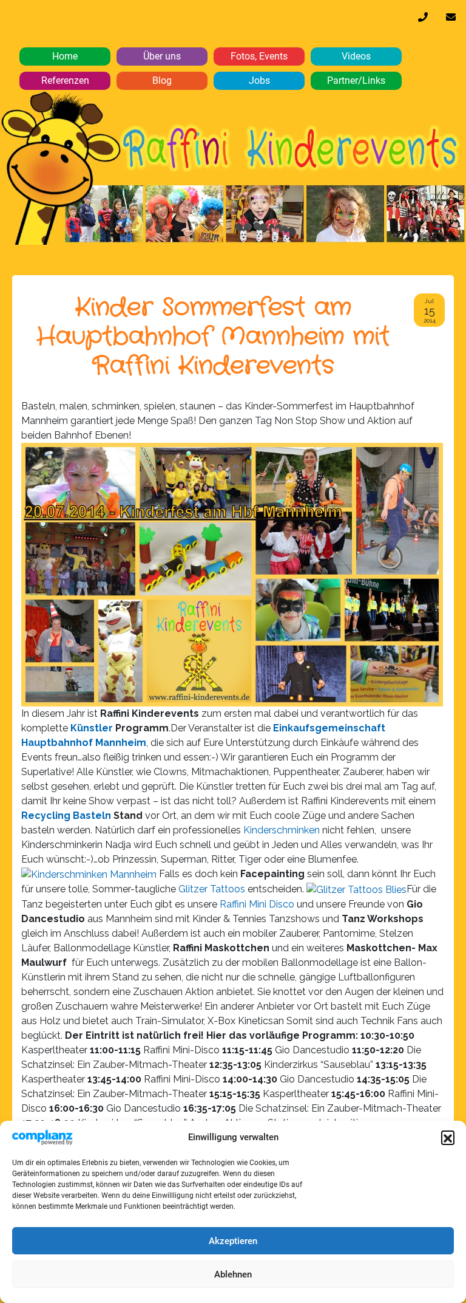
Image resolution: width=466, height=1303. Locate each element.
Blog (162, 80)
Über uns (162, 56)
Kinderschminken (282, 830)
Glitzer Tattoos (211, 889)
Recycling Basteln (66, 815)
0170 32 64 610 (423, 20)
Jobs (259, 80)
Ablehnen (233, 1274)
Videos (356, 56)
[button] (448, 1137)
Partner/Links (356, 80)
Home (65, 56)
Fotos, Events (259, 56)
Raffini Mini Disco (257, 904)
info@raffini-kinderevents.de (451, 20)
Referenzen (65, 80)
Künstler (91, 728)
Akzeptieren (233, 1241)
